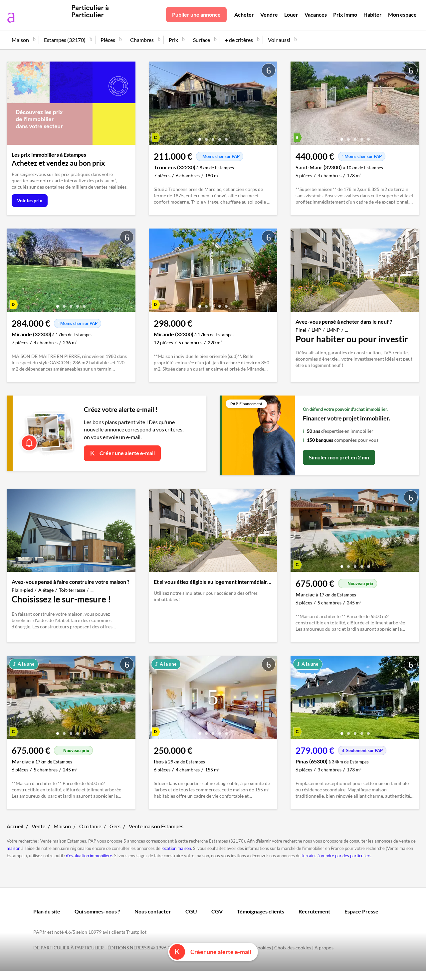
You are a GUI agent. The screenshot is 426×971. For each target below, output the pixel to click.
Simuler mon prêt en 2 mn (339, 457)
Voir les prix (29, 200)
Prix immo (345, 14)
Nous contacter (152, 911)
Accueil (15, 826)
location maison (176, 848)
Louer (291, 14)
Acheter (244, 14)
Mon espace (402, 14)
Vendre (269, 14)
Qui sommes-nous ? (97, 911)
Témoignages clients (260, 911)
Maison (62, 826)
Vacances (316, 14)
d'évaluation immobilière (89, 855)
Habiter (372, 14)
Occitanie (90, 826)
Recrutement (314, 911)
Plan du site (46, 911)
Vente (38, 826)
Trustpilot (136, 932)
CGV (217, 911)
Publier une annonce (196, 14)
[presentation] (155, 104)
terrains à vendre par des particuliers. (337, 855)
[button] (199, 136)
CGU (191, 911)
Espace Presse (361, 911)
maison (13, 848)
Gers (114, 826)
